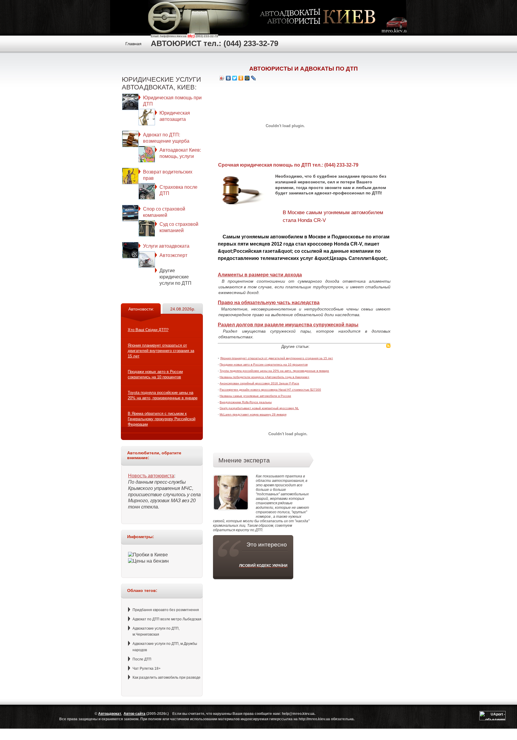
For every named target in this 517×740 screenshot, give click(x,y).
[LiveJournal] (253, 78)
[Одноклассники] (241, 78)
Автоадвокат (109, 714)
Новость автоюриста (151, 475)
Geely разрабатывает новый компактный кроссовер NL (259, 408)
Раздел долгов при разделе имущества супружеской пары (288, 324)
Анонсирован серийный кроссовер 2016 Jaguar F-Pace (259, 383)
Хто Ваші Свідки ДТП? (148, 330)
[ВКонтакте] (228, 78)
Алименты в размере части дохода (260, 274)
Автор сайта (134, 714)
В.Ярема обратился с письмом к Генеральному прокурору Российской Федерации (161, 419)
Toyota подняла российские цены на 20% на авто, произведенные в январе (274, 370)
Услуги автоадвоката (166, 246)
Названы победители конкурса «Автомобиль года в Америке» (264, 377)
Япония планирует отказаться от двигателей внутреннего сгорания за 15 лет (161, 350)
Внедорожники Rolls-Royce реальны (246, 402)
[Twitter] (235, 78)
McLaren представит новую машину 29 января (253, 414)
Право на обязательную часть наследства (269, 302)
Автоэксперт (173, 255)
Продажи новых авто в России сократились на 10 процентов (264, 364)
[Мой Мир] (247, 78)
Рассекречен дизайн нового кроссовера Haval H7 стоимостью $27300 (270, 389)
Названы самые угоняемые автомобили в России (255, 396)
